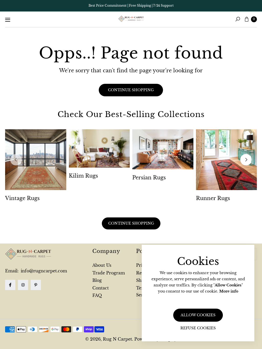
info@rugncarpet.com (43, 270)
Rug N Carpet (117, 339)
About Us (101, 265)
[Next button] (246, 160)
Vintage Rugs (22, 198)
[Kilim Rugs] (99, 148)
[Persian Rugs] (162, 149)
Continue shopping (131, 90)
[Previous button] (16, 160)
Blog (97, 280)
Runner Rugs (213, 198)
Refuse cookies (198, 328)
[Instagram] (23, 285)
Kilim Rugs (83, 176)
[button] (237, 19)
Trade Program (108, 272)
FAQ (97, 295)
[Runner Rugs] (226, 159)
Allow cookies (198, 315)
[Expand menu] (7, 19)
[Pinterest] (36, 285)
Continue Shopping (131, 223)
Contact (100, 287)
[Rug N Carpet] (131, 19)
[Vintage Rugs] (35, 159)
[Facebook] (10, 285)
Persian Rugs (149, 178)
